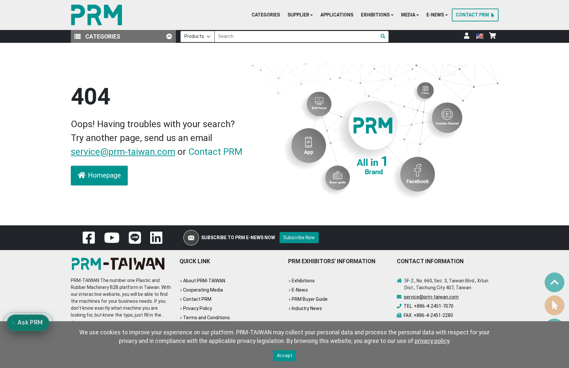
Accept (284, 355)
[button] (300, 15)
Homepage (104, 175)
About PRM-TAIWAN (204, 280)
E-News (300, 290)
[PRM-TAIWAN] (98, 15)
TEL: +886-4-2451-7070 (428, 306)
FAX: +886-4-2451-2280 (428, 315)
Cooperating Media (203, 290)
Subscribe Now (299, 237)
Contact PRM (215, 151)
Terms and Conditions (206, 317)
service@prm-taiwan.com (123, 151)
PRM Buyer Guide (310, 299)
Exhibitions (303, 280)
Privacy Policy (197, 308)
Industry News (307, 308)
